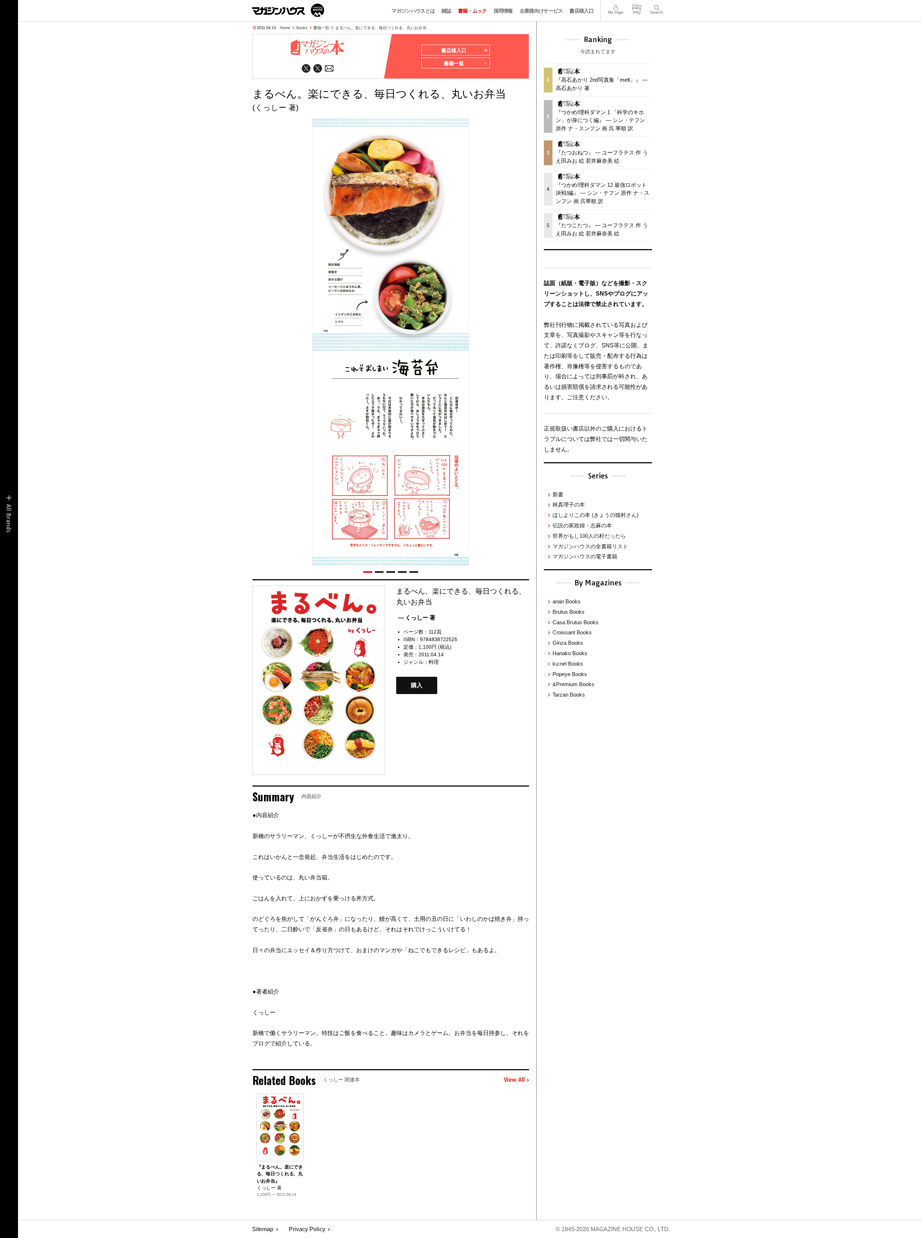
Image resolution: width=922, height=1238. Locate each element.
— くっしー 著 (416, 618)
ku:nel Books (567, 664)
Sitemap (262, 1229)
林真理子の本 (568, 504)
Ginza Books (567, 643)
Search (656, 7)
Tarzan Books (568, 695)
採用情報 (503, 10)
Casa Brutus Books (575, 622)
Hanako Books (569, 653)
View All (514, 1080)
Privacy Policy (307, 1229)
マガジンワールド (288, 10)
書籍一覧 (321, 28)
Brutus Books (568, 612)
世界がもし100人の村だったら (589, 536)
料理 (434, 662)
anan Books (566, 601)
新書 (557, 494)
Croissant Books (572, 632)
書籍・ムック (472, 10)
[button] (367, 572)
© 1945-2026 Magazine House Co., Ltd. (613, 1229)
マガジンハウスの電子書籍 (584, 556)
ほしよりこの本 (595, 515)
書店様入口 (581, 10)
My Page (615, 7)
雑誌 (446, 10)
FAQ (636, 7)
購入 (416, 685)
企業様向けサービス (541, 10)
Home (285, 28)
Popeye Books (569, 674)
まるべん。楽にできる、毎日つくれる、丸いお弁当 (380, 28)
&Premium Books (573, 684)
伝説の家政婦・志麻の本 (582, 525)
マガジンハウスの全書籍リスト (590, 546)
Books (302, 28)
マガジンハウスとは (413, 10)
